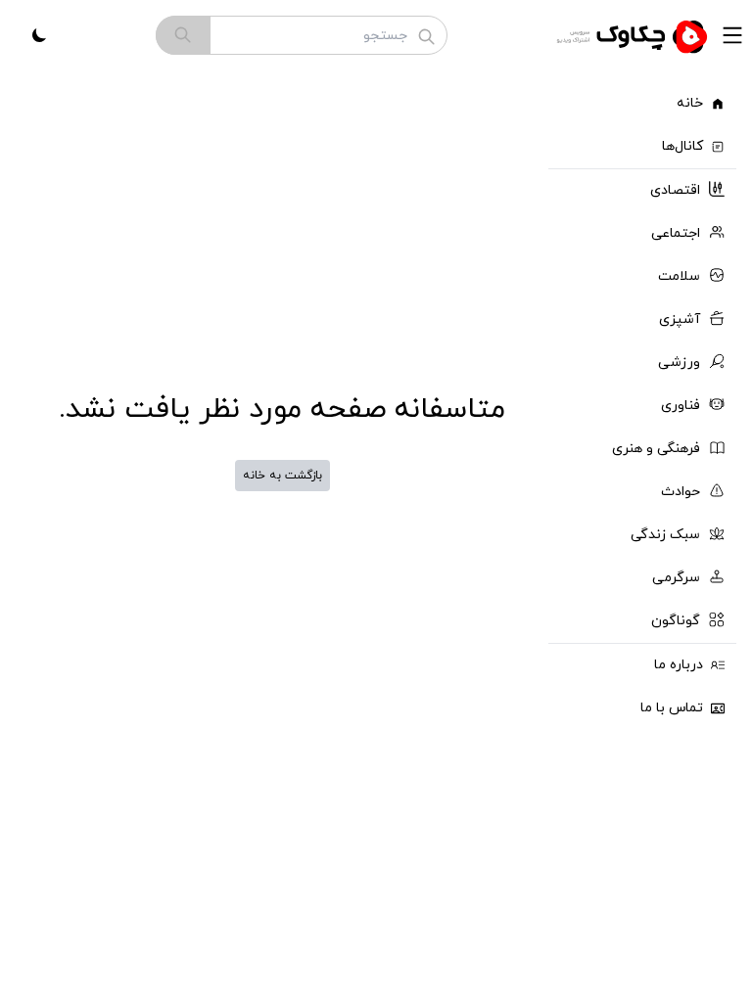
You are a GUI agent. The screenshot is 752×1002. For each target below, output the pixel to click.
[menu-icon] (732, 35)
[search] (183, 35)
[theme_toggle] (39, 35)
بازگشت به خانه (282, 475)
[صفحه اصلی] (634, 35)
